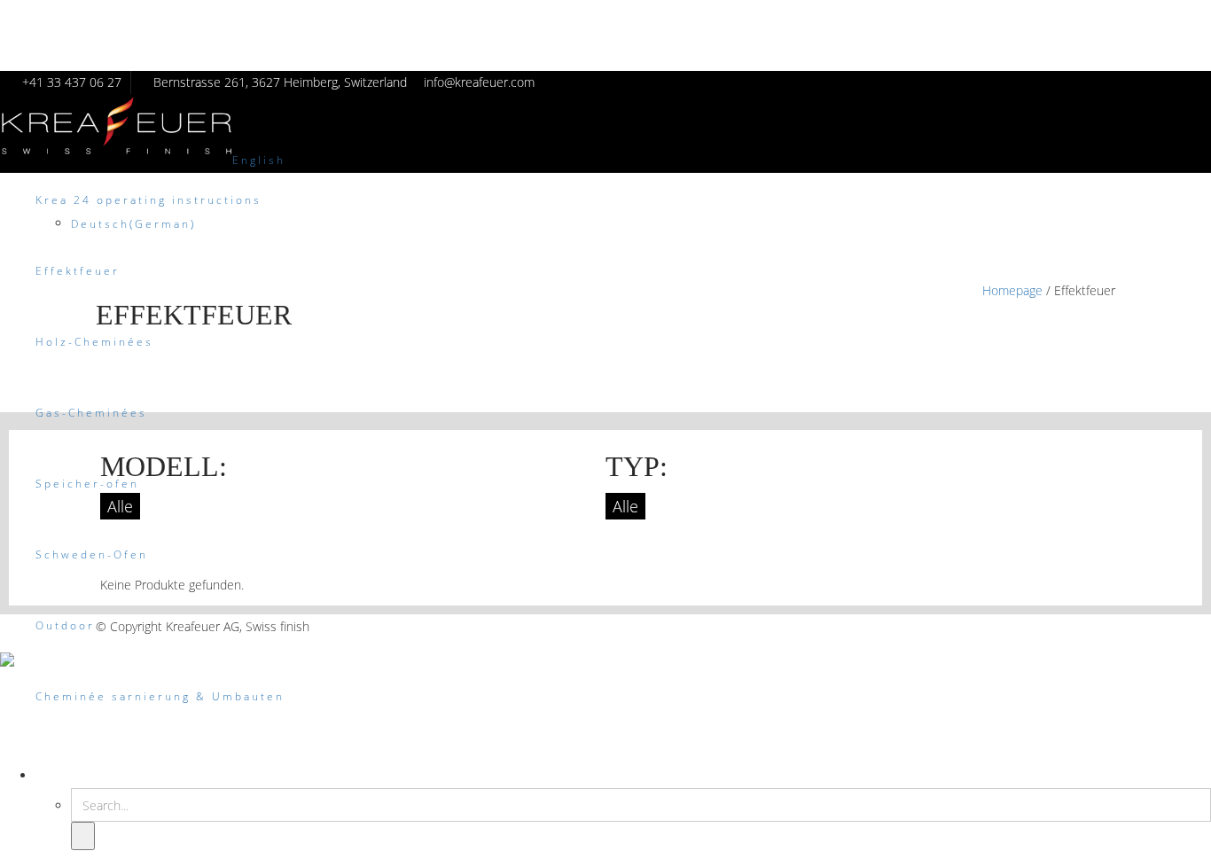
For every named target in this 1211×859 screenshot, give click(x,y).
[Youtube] (1106, 626)
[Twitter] (1061, 626)
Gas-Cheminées (91, 412)
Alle (120, 506)
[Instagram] (1084, 626)
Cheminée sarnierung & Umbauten (160, 696)
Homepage (1012, 290)
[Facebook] (1039, 626)
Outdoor (65, 625)
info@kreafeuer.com (479, 82)
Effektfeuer (77, 270)
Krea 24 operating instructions (148, 199)
